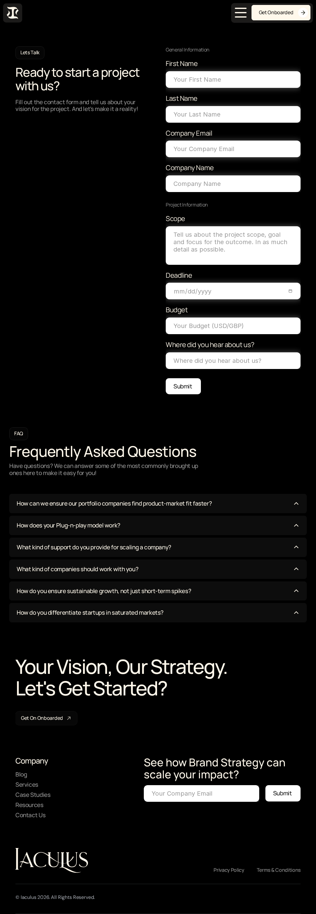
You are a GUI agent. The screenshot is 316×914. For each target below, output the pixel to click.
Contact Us (30, 815)
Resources (29, 805)
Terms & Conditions (279, 870)
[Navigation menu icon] (241, 12)
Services (26, 785)
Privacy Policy (229, 870)
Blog (21, 774)
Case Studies (32, 795)
